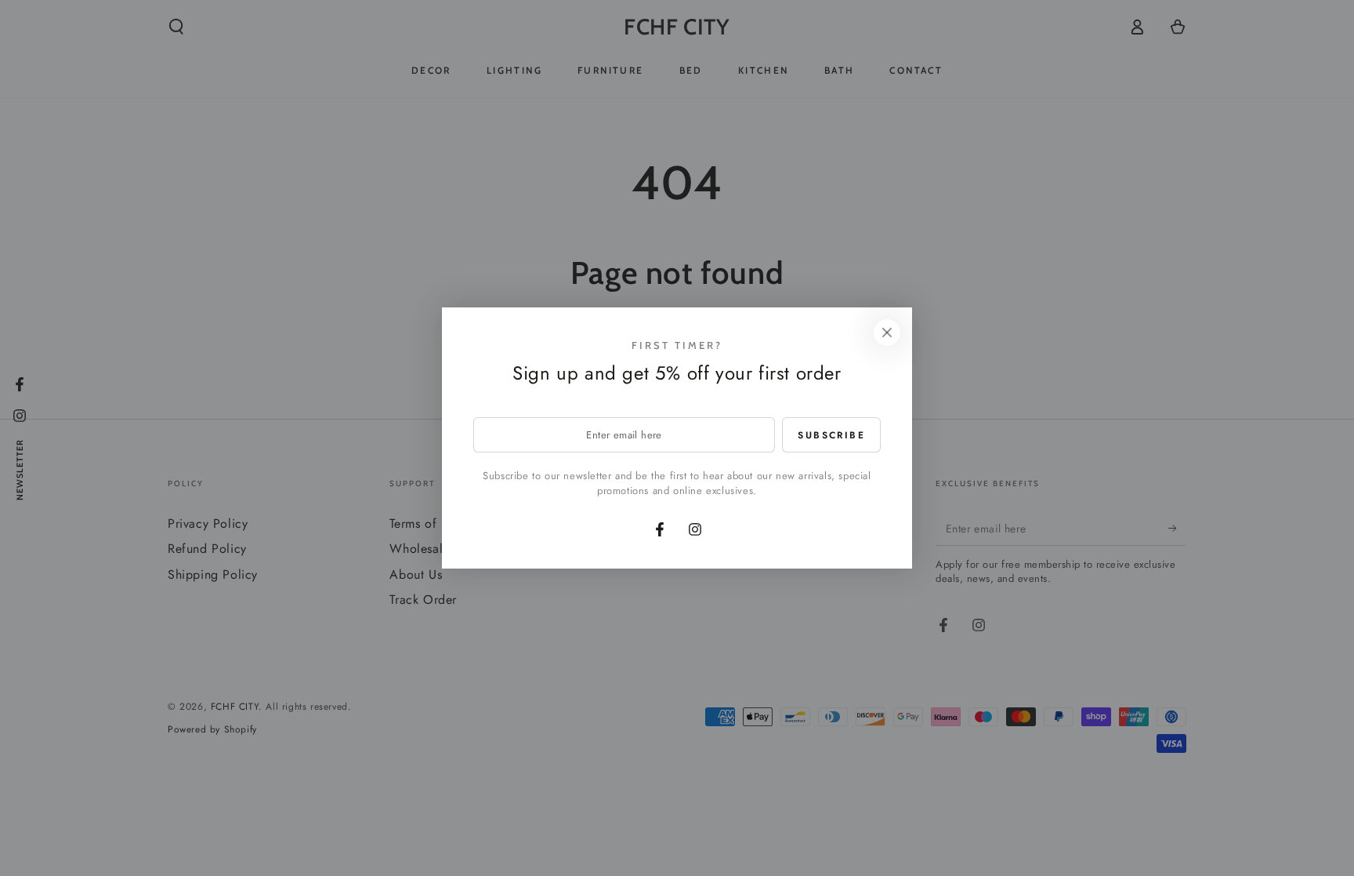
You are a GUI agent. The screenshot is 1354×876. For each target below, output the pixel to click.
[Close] (887, 332)
